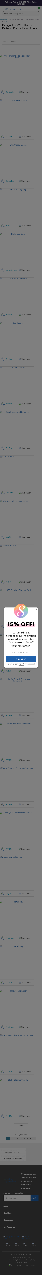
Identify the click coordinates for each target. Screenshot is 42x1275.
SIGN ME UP (21, 659)
